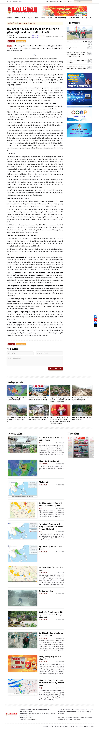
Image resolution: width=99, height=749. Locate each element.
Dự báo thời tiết (12, 23)
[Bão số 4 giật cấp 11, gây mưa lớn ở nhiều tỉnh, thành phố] (17, 390)
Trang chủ (9, 18)
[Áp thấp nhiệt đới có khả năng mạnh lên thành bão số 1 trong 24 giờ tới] (22, 531)
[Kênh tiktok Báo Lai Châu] (95, 325)
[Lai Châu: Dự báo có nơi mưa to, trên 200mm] (22, 640)
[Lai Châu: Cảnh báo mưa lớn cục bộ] (22, 574)
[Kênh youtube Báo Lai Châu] (95, 319)
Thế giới (43, 18)
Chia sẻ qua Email (21, 41)
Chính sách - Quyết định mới (26, 23)
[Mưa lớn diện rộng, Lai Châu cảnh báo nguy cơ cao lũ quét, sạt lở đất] (17, 410)
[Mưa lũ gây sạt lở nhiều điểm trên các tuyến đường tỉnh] (82, 390)
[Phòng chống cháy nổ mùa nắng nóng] (22, 663)
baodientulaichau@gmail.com (30, 719)
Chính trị (17, 18)
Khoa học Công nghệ (60, 18)
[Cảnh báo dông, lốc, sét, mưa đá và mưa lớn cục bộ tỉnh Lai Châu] (22, 687)
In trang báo (12, 41)
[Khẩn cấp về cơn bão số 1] (22, 468)
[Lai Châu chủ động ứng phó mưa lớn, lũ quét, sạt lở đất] (22, 510)
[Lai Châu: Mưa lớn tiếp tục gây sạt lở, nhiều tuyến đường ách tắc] (39, 410)
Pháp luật (84, 18)
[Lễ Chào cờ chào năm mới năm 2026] (79, 33)
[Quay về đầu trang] (95, 745)
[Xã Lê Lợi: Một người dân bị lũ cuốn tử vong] (22, 444)
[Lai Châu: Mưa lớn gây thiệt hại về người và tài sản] (82, 410)
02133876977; (29, 717)
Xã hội (23, 18)
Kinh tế (36, 18)
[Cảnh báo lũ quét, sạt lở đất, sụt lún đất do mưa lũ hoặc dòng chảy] (22, 619)
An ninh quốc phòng (74, 18)
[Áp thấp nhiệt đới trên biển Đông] (22, 553)
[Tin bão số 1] (22, 489)
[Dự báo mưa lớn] (22, 598)
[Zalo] (95, 322)
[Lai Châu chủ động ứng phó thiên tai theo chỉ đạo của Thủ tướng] (39, 390)
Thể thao (50, 18)
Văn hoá (30, 18)
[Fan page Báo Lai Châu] (95, 316)
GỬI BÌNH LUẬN (56, 369)
